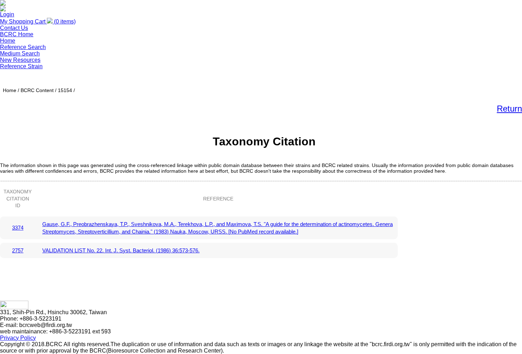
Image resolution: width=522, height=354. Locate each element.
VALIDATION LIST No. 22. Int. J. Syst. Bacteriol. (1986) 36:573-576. (121, 250)
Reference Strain (21, 66)
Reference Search (23, 47)
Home (7, 41)
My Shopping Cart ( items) (38, 21)
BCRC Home (16, 34)
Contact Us (14, 28)
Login (7, 14)
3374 (17, 228)
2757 (17, 250)
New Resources (20, 60)
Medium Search (20, 53)
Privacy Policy (18, 338)
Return (509, 108)
